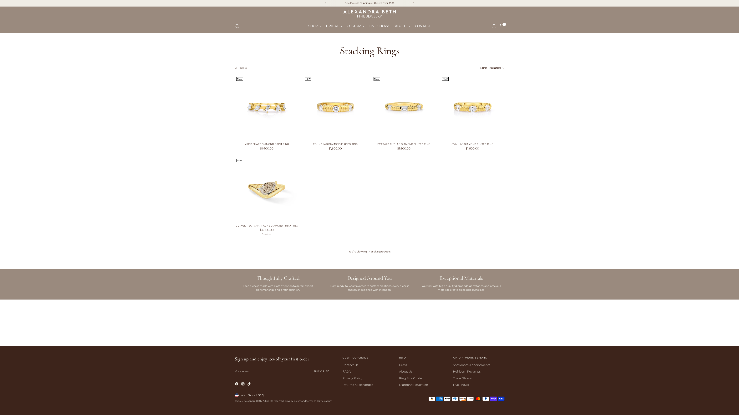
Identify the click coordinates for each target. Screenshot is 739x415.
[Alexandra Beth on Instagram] (369, 258)
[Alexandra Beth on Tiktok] (375, 258)
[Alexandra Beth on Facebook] (363, 258)
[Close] (418, 154)
